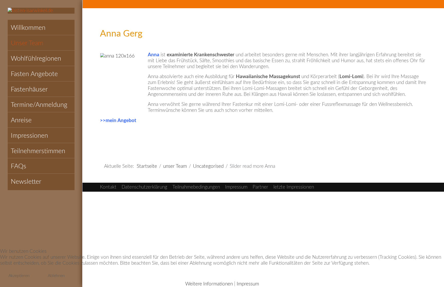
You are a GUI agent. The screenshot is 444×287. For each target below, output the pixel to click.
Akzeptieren (19, 276)
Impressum (248, 284)
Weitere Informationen (209, 284)
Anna (153, 54)
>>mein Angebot (118, 120)
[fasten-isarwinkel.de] (41, 11)
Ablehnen (56, 276)
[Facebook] (412, 5)
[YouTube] (424, 5)
